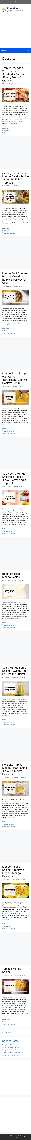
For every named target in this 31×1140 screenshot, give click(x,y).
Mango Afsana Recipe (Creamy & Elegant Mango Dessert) (13, 871)
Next (10, 1032)
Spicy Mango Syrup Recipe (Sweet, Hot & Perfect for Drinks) (15, 670)
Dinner (12, 824)
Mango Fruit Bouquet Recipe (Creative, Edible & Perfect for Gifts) (15, 278)
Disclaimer (11, 1)
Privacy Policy (18, 1)
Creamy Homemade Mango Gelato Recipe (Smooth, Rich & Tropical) (15, 178)
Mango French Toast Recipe (10, 1055)
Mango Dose (13, 8)
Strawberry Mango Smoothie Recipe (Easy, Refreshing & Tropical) (14, 478)
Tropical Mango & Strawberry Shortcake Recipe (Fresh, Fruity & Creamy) (13, 74)
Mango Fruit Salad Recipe (10, 1045)
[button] (29, 50)
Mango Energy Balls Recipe (10, 1047)
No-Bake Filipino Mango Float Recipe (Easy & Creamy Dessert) (14, 769)
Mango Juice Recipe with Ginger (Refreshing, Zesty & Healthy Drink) (14, 378)
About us (5, 1)
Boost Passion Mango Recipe (11, 575)
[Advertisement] (15, 32)
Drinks (12, 431)
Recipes (6, 128)
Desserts (7, 130)
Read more (13, 123)
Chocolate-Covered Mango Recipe (12, 1052)
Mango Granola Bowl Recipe (10, 1050)
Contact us (25, 1)
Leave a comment (9, 133)
